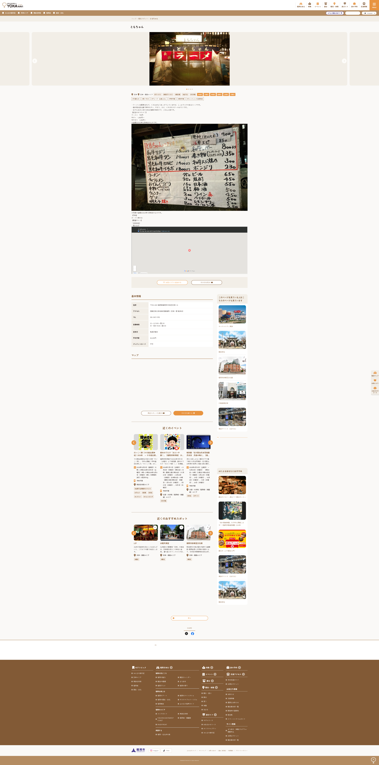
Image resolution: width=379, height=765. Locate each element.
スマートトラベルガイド (236, 719)
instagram (136, 223)
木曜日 (213, 94)
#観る (136, 559)
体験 (205, 705)
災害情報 (231, 698)
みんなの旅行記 (138, 673)
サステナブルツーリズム (188, 699)
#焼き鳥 (177, 94)
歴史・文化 (137, 689)
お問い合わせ (212, 750)
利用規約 (230, 750)
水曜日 (206, 94)
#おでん (185, 94)
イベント (209, 674)
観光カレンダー (185, 677)
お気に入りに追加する (173, 282)
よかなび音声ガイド (187, 704)
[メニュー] (374, 5)
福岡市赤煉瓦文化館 (168, 543)
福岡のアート (162, 695)
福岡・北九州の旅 (164, 734)
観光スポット (143, 18)
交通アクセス (236, 674)
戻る (189, 618)
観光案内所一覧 (233, 706)
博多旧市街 (137, 681)
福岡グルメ (162, 685)
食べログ (136, 225)
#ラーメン (157, 94)
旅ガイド (209, 714)
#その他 (192, 94)
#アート (169, 496)
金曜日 (219, 94)
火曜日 (200, 94)
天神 (135, 94)
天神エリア (137, 677)
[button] (34, 61)
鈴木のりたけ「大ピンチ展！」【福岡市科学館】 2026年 (145, 454)
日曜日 (232, 94)
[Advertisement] (232, 451)
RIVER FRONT (162, 724)
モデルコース (208, 720)
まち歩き (183, 681)
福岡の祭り (184, 685)
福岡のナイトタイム (187, 695)
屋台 (208, 681)
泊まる (206, 709)
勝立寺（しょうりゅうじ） (197, 543)
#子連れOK (135, 99)
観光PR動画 (162, 681)
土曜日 (226, 94)
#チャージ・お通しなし (159, 99)
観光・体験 (209, 687)
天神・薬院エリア (146, 94)
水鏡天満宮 (138, 543)
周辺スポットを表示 (155, 413)
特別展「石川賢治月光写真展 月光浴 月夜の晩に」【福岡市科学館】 (172, 454)
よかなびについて (191, 750)
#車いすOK (145, 99)
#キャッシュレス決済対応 (195, 99)
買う (205, 701)
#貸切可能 (181, 99)
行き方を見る (205, 282)
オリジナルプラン (210, 728)
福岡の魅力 (162, 677)
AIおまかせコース (210, 724)
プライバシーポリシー (242, 750)
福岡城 (135, 685)
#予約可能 (172, 99)
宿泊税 (230, 715)
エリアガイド (162, 713)
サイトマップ (202, 750)
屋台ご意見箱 (222, 750)
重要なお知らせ (233, 702)
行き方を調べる (187, 413)
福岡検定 (161, 704)
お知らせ (231, 694)
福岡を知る (164, 667)
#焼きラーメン (168, 94)
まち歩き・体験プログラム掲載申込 (237, 730)
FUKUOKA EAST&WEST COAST (166, 719)
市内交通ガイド (233, 680)
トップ (133, 18)
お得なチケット (233, 684)
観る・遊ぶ (207, 693)
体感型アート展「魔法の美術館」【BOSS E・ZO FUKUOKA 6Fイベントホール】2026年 (198, 454)
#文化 (163, 496)
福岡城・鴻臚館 (185, 718)
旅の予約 (233, 667)
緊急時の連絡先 (233, 710)
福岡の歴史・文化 (164, 699)
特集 (208, 667)
